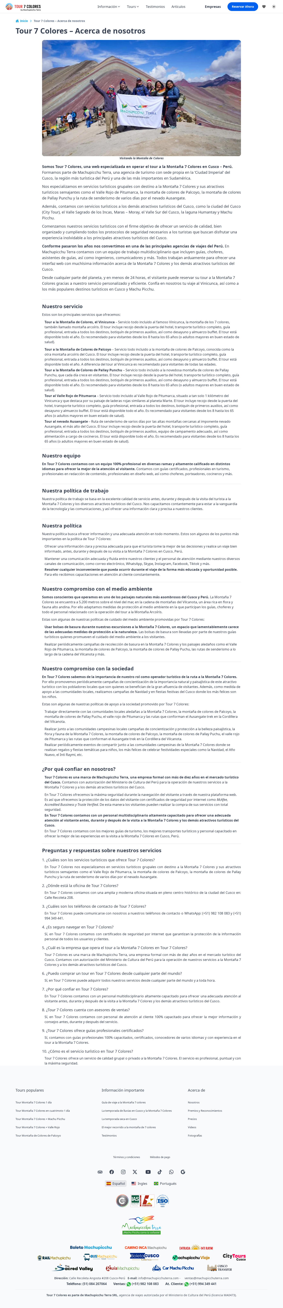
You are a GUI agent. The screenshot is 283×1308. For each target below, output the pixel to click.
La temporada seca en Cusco (119, 1119)
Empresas (213, 6)
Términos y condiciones (126, 1157)
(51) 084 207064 (94, 1283)
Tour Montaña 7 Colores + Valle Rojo (38, 1127)
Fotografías (195, 1135)
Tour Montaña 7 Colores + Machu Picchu (40, 1119)
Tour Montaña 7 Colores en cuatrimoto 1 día (43, 1111)
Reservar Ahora (243, 6)
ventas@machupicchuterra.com (207, 1278)
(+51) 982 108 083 (145, 1283)
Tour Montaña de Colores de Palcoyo (38, 1135)
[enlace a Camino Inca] (145, 1248)
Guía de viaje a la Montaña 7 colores (124, 1102)
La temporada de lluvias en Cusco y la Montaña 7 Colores (137, 1111)
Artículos (178, 6)
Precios (192, 1119)
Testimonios (155, 6)
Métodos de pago (160, 1157)
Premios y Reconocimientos (205, 1111)
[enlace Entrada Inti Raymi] (196, 1247)
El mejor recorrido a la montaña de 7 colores (129, 1127)
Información (107, 6)
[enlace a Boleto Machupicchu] (91, 1247)
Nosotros (194, 1102)
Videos (192, 1127)
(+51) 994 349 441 (203, 1283)
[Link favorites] (264, 6)
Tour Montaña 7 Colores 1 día (34, 1102)
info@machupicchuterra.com (158, 1278)
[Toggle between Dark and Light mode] (274, 6)
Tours (131, 6)
